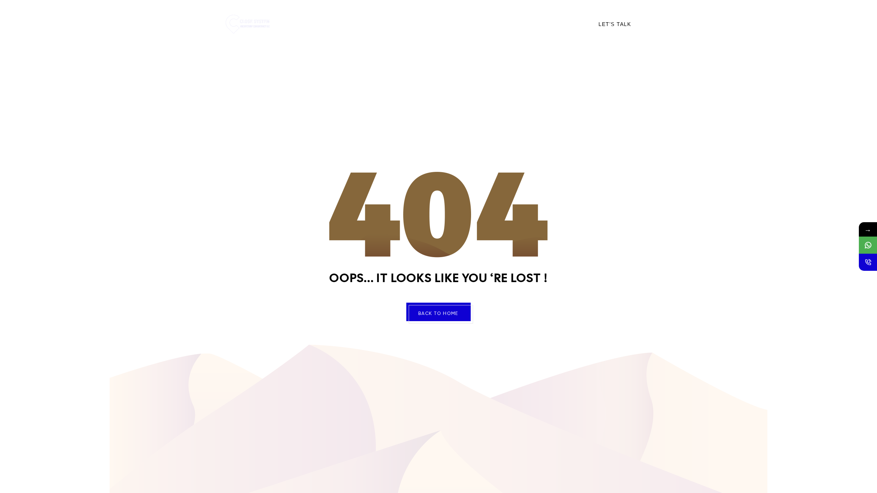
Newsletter (496, 24)
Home (313, 24)
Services (382, 24)
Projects (419, 24)
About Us (345, 24)
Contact (455, 24)
